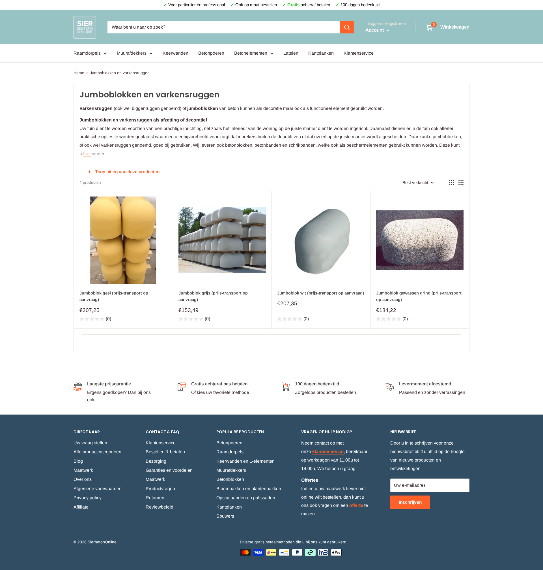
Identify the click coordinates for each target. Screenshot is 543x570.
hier (87, 153)
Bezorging (156, 461)
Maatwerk (83, 470)
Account (375, 30)
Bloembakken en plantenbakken (248, 488)
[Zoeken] (347, 27)
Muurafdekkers (131, 53)
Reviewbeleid (159, 507)
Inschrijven (410, 502)
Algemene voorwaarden (98, 488)
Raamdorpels (87, 53)
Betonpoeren (211, 53)
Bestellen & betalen (165, 451)
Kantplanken (321, 53)
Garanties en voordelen (169, 470)
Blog (78, 461)
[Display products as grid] (451, 182)
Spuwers (225, 516)
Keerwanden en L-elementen (245, 461)
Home (79, 73)
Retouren (155, 497)
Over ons (83, 479)
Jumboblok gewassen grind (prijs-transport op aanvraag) (419, 296)
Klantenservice (359, 53)
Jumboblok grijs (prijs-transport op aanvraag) (213, 296)
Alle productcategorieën (97, 451)
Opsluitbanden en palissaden (245, 497)
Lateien (290, 53)
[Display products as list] (461, 182)
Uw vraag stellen (90, 442)
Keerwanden (175, 53)
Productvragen (160, 488)
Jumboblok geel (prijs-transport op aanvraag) (113, 296)
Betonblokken (230, 479)
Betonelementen (250, 53)
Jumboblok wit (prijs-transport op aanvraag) (320, 293)
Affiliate (81, 507)
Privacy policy (88, 497)
